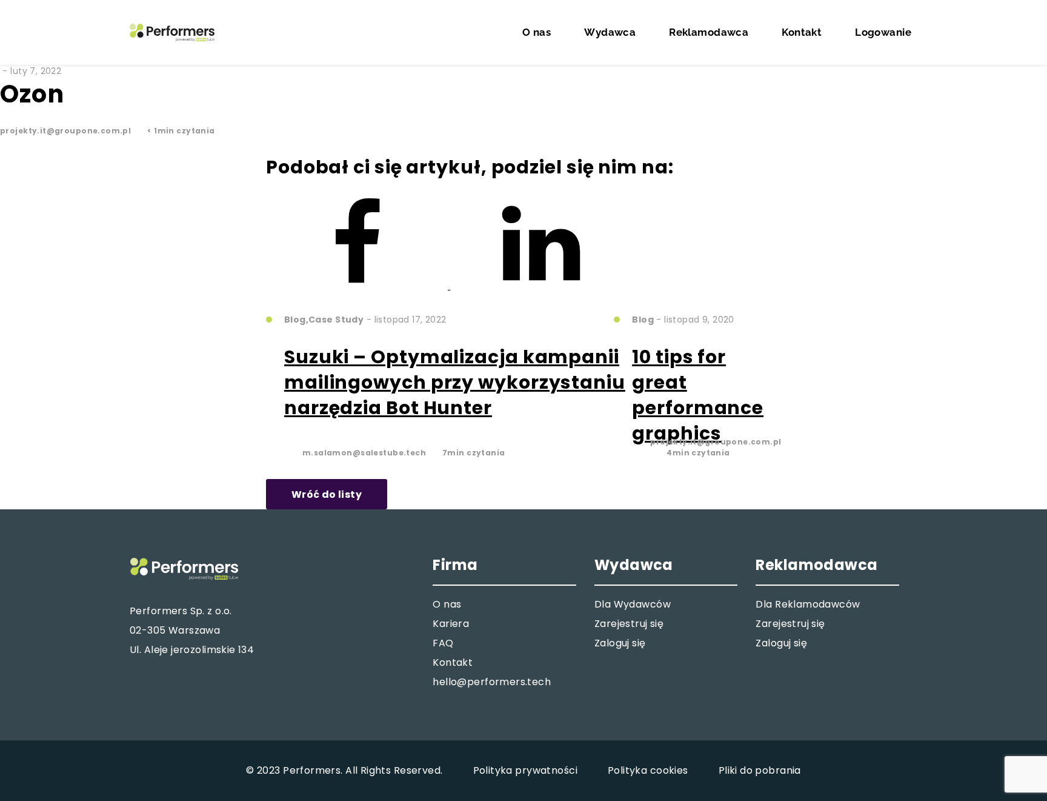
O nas (536, 32)
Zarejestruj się (628, 624)
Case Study (336, 305)
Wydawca (610, 32)
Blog (295, 305)
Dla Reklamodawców (808, 604)
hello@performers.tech (492, 682)
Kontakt (802, 32)
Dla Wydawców (632, 604)
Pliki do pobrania (760, 770)
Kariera (451, 624)
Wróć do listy (326, 494)
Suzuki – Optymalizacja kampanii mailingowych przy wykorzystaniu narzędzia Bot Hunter (454, 382)
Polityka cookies (648, 770)
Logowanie (883, 32)
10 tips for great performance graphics (697, 395)
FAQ (443, 643)
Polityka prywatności (525, 770)
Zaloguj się (620, 643)
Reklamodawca (708, 32)
